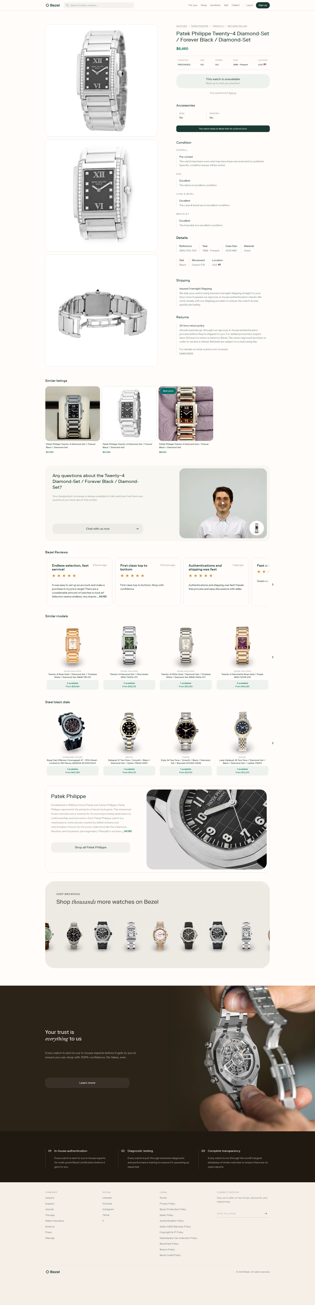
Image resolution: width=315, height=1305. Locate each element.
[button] (138, 634)
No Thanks (138, 677)
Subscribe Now (138, 668)
